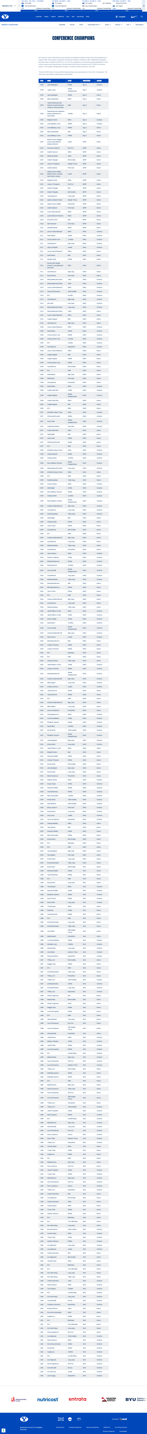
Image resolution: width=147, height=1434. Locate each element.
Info (128, 25)
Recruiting (80, 16)
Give (73, 16)
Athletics (61, 16)
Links (35, 10)
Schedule (62, 25)
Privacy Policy (60, 1427)
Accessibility (123, 1431)
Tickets (53, 16)
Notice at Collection (109, 1431)
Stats (107, 25)
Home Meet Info (93, 25)
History (117, 25)
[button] (143, 6)
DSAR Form (107, 1427)
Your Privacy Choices (121, 1427)
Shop (87, 16)
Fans (67, 16)
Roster (72, 25)
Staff (81, 25)
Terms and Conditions (92, 1427)
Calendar (39, 16)
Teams (46, 16)
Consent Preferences (75, 1427)
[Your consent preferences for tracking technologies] (3, 1430)
